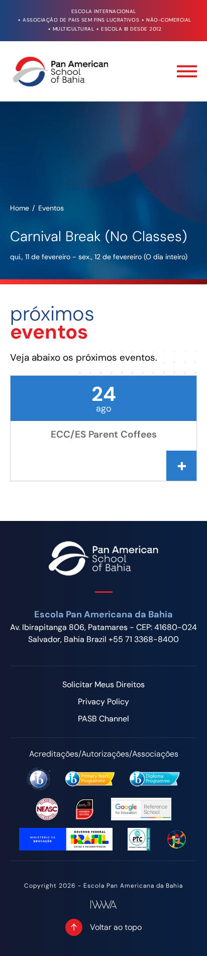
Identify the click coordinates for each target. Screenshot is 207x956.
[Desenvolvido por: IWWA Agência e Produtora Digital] (103, 904)
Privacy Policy (103, 701)
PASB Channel (103, 718)
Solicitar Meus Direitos (103, 684)
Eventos (51, 208)
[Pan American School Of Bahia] (60, 71)
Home (19, 208)
